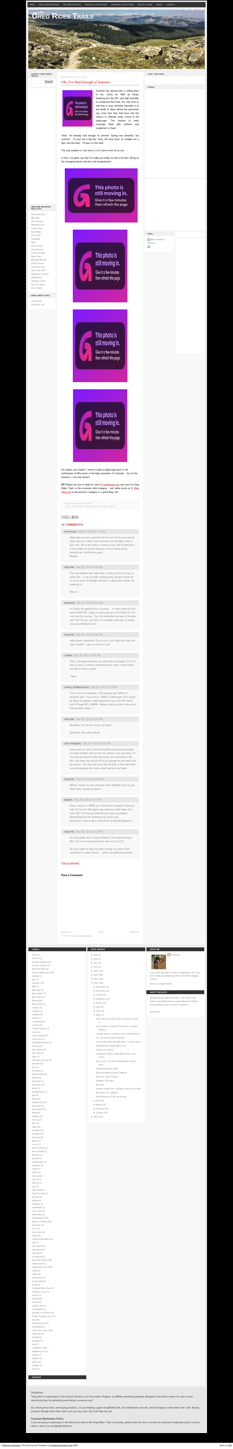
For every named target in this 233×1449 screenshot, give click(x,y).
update (35, 1355)
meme (35, 1172)
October (99, 995)
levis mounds (38, 1151)
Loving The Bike (38, 253)
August (99, 1003)
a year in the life (39, 965)
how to (35, 1120)
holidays (36, 1116)
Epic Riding (36, 232)
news (34, 1179)
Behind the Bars (38, 214)
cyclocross (37, 1039)
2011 (96, 983)
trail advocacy (38, 1323)
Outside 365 (36, 301)
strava (35, 1299)
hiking (35, 1113)
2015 (96, 967)
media (35, 1169)
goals (34, 1088)
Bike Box (100, 1085)
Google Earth (38, 1092)
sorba (35, 1285)
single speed (38, 1263)
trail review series (40, 1330)
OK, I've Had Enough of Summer (85, 82)
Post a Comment (70, 863)
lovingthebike (38, 1162)
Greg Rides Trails (63, 15)
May (98, 1015)
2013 (34, 955)
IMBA (33, 242)
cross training (38, 1035)
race (34, 1228)
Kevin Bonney (37, 249)
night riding (37, 1190)
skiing (35, 1271)
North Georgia (38, 1193)
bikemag (36, 1000)
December (100, 987)
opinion (35, 1200)
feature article (38, 1074)
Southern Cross (39, 1292)
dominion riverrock (40, 1060)
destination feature (40, 1042)
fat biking (36, 1071)
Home (32, 5)
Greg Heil (69, 567)
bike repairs (37, 993)
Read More (155, 1012)
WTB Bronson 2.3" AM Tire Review (111, 1097)
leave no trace (38, 1148)
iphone (35, 1141)
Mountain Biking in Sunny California (111, 1073)
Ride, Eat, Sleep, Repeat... (107, 1077)
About (159, 5)
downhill (36, 1063)
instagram (36, 1130)
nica (34, 1186)
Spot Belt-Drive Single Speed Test (111, 1046)
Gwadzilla (35, 239)
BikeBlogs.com (37, 225)
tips (34, 1320)
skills (34, 1274)
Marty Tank (36, 256)
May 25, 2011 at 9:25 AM (89, 634)
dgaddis (68, 799)
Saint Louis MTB (38, 270)
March (99, 1105)
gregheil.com (38, 1102)
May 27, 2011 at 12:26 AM (97, 743)
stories (35, 1295)
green (35, 1099)
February (100, 1109)
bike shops (37, 997)
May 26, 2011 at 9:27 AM (89, 719)
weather (110, 506)
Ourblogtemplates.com (61, 1445)
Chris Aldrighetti (72, 743)
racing (35, 1235)
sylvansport (37, 1309)
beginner (36, 983)
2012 (96, 979)
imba (34, 1127)
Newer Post (66, 932)
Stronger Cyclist (38, 281)
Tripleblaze (37, 1348)
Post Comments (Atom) (82, 936)
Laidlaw (68, 655)
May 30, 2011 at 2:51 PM (88, 799)
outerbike (36, 1204)
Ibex (34, 1123)
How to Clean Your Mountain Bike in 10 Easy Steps (118, 1042)
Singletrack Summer (40, 274)
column (35, 1018)
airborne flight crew (80, 506)
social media (38, 1281)
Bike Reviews (37, 221)
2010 (96, 1117)
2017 (96, 963)
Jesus (35, 1144)
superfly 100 (38, 1306)
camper (35, 1007)
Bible (34, 986)
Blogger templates (12, 1445)
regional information (41, 1239)
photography (38, 1218)
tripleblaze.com (39, 1351)
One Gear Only (38, 267)
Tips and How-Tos (72, 5)
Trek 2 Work (36, 288)
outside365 (37, 1207)
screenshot (37, 1257)
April (98, 1101)
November (100, 991)
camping (36, 1011)
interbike (36, 1134)
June (98, 1011)
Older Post (134, 932)
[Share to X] (70, 517)
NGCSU (36, 1183)
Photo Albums (145, 5)
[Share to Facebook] (73, 517)
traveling (36, 1341)
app (34, 979)
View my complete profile (161, 984)
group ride (37, 1106)
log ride (35, 1158)
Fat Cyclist (36, 235)
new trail (36, 1176)
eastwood (69, 602)
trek (34, 1344)
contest (35, 1025)
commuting (37, 1021)
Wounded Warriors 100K (107, 1069)
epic (34, 1067)
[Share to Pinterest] (77, 517)
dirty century (38, 1049)
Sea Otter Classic (40, 1260)
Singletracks (36, 277)
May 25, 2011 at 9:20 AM (89, 602)
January (99, 1113)
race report (37, 1232)
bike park (36, 990)
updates (36, 1358)
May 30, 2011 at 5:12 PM (89, 831)
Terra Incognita (37, 284)
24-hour (36, 958)
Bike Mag (35, 218)
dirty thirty (36, 1053)
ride (34, 1242)
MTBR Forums (37, 263)
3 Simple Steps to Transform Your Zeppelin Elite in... (118, 1034)
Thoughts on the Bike (96, 5)
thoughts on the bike (97, 506)
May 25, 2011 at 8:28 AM (89, 567)
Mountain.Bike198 (39, 260)
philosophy (37, 1214)
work (34, 1369)
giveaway (36, 1085)
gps (34, 1095)
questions (36, 1225)
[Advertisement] (42, 145)
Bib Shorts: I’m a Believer (107, 1093)
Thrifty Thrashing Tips (42, 1316)
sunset (35, 1302)
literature (36, 1155)
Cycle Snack (36, 228)
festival (35, 1077)
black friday (37, 1004)
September (101, 999)
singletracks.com (40, 1267)
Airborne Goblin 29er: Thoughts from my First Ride (118, 1089)
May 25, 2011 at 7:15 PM (104, 687)
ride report (37, 1246)
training (35, 1337)
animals (35, 976)
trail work (36, 1334)
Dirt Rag (36, 1046)
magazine (36, 1165)
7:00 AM (88, 503)
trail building (37, 1327)
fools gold (36, 1081)
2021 (96, 955)
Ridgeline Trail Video (105, 1081)
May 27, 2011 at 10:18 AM (90, 779)
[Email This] (63, 517)
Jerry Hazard (37, 246)
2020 (96, 959)
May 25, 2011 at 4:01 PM (87, 655)
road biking (37, 1249)
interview (36, 1137)
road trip (36, 1253)
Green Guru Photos (104, 1050)
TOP (230, 1445)
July (98, 1007)
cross (35, 1032)
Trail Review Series (49, 5)
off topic (36, 1197)
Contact (170, 5)
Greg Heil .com (37, 304)
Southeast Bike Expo (41, 1288)
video (34, 1362)
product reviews (39, 1221)
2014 (96, 971)
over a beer (37, 1211)
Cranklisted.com (110, 484)
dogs (34, 1057)
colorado (36, 1014)
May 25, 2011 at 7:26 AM (92, 531)
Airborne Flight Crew (122, 5)
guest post (37, 1109)
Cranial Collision (39, 1028)
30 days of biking (40, 962)
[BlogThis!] (66, 517)
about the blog (38, 969)
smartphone (37, 1277)
